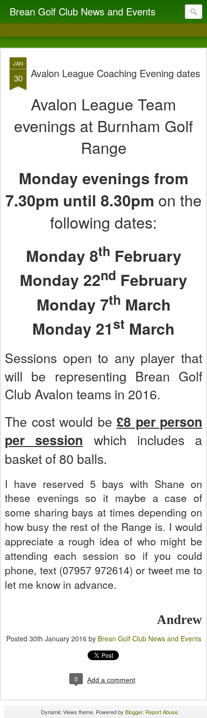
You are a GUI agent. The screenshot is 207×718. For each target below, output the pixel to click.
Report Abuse (161, 712)
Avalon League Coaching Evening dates (115, 73)
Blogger (133, 712)
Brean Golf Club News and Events (149, 638)
